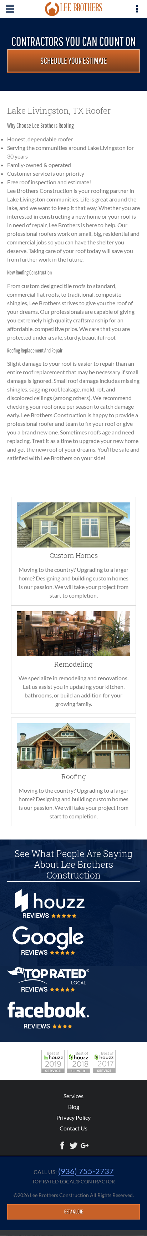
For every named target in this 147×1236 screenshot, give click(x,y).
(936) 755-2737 (86, 1171)
